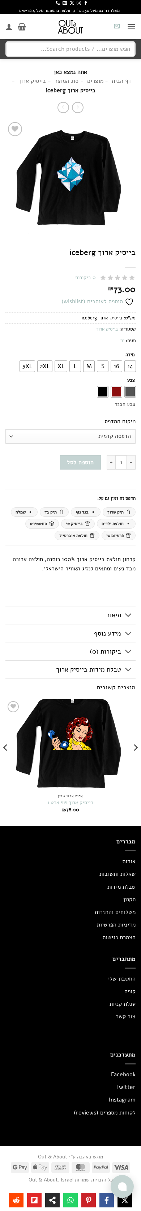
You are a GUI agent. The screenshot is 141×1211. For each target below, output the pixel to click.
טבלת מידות (121, 887)
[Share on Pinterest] (88, 1200)
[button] (131, 26)
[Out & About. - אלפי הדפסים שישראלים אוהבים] (70, 26)
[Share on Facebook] (106, 1200)
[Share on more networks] (52, 1200)
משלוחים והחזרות (115, 912)
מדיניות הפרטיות (116, 925)
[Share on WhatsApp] (70, 1200)
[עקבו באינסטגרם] (79, 3)
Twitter (125, 1087)
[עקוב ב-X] (72, 3)
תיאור (113, 615)
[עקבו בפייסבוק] (86, 3)
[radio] (130, 366)
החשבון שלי (122, 979)
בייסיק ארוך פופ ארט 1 (70, 802)
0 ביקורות (85, 277)
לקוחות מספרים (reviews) (105, 1113)
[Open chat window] (122, 1186)
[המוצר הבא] (77, 107)
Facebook (123, 1074)
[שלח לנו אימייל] (65, 3)
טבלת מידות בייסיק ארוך (88, 669)
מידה (130, 355)
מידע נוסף (107, 633)
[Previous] (135, 762)
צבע (131, 380)
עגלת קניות (123, 1004)
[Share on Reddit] (16, 1200)
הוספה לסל (80, 462)
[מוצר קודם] (63, 107)
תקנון (129, 899)
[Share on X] (125, 1200)
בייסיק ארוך (107, 329)
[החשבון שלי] (9, 27)
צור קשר (126, 1017)
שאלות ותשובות (117, 874)
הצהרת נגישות (119, 937)
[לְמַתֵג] (128, 616)
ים (122, 340)
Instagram (122, 1100)
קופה (130, 991)
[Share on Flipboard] (34, 1200)
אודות (129, 861)
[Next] (5, 762)
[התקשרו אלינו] (58, 3)
